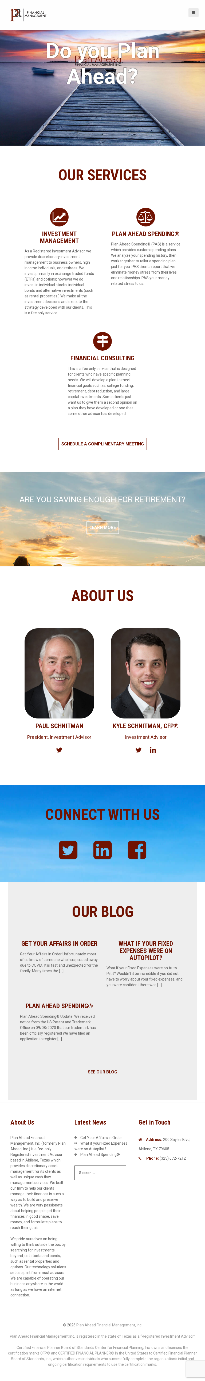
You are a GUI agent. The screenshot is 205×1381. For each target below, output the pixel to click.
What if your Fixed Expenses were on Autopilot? (146, 951)
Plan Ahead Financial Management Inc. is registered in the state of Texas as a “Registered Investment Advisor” (102, 1336)
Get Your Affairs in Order (59, 943)
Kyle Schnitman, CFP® (146, 726)
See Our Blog (102, 1071)
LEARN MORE (102, 527)
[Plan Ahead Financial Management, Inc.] (29, 15)
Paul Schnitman (59, 726)
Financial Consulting (102, 358)
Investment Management (59, 237)
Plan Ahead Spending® (145, 234)
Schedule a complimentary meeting (102, 444)
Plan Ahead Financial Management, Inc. (109, 1325)
